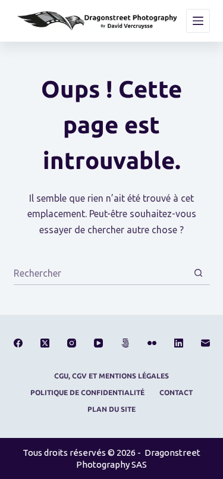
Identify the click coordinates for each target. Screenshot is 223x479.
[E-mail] (205, 343)
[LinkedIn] (178, 343)
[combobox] (100, 273)
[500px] (125, 343)
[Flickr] (151, 343)
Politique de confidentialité (87, 392)
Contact (176, 392)
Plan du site (111, 409)
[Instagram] (71, 343)
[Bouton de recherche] (198, 272)
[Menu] (198, 21)
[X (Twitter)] (44, 343)
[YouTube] (98, 343)
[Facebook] (18, 343)
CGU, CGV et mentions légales (111, 376)
